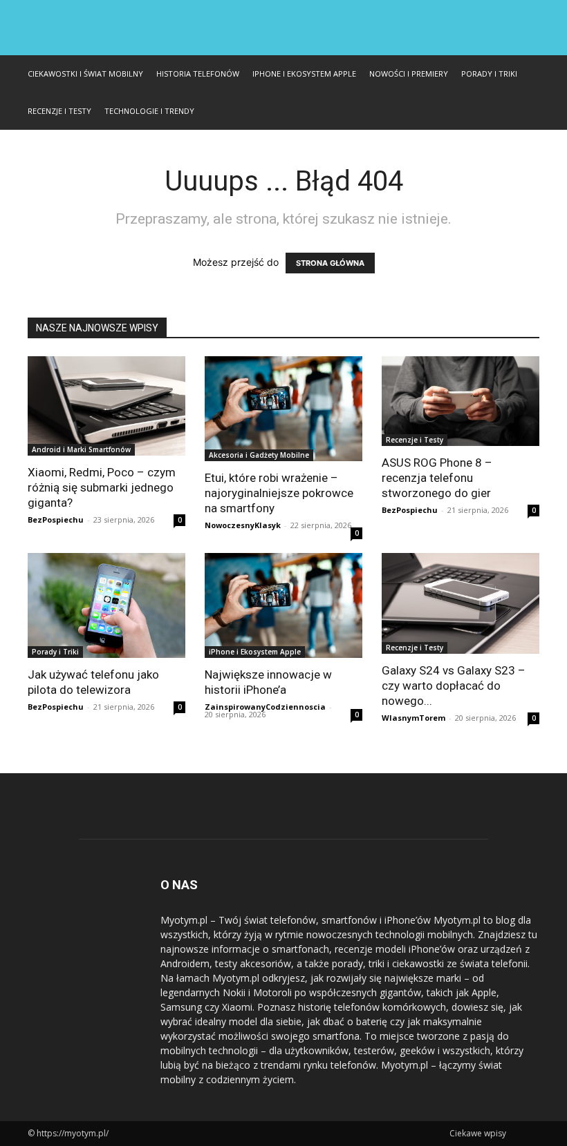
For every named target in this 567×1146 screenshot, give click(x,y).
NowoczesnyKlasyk (243, 525)
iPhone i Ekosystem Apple (304, 73)
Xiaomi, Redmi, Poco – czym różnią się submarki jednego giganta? (102, 487)
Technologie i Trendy (149, 111)
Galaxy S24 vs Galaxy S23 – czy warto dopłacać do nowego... (454, 685)
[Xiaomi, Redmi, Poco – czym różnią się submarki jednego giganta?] (106, 406)
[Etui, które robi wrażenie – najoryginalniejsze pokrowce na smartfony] (283, 408)
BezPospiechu (56, 519)
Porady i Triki (489, 73)
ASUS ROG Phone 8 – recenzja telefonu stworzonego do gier (437, 478)
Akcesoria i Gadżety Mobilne (259, 455)
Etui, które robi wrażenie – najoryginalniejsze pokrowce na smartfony (279, 493)
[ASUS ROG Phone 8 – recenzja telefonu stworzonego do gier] (460, 401)
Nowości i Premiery (408, 73)
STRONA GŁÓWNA (330, 263)
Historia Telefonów (197, 73)
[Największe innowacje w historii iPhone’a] (283, 605)
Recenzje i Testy (59, 111)
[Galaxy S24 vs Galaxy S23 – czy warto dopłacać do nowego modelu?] (460, 603)
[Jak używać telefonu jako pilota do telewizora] (106, 605)
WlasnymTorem (413, 717)
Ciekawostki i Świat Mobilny (85, 73)
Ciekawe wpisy (477, 1133)
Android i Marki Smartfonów (81, 449)
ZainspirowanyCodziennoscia (265, 706)
